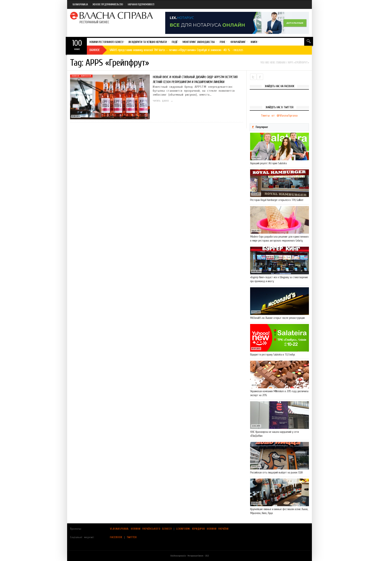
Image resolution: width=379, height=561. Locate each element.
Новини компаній (81, 76)
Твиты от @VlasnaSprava (279, 115)
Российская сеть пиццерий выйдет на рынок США (276, 472)
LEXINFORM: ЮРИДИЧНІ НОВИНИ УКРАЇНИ (202, 528)
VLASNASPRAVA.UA (80, 4)
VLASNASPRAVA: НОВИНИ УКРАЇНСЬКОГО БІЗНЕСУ (141, 528)
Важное (94, 50)
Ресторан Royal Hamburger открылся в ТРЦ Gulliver (276, 200)
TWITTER (132, 537)
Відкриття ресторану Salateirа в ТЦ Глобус (272, 354)
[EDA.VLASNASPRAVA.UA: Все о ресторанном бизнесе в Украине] (112, 17)
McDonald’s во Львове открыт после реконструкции (277, 318)
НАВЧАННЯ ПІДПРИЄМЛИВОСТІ (141, 4)
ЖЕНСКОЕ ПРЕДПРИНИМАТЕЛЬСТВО (108, 4)
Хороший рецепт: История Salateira (268, 163)
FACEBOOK (116, 537)
